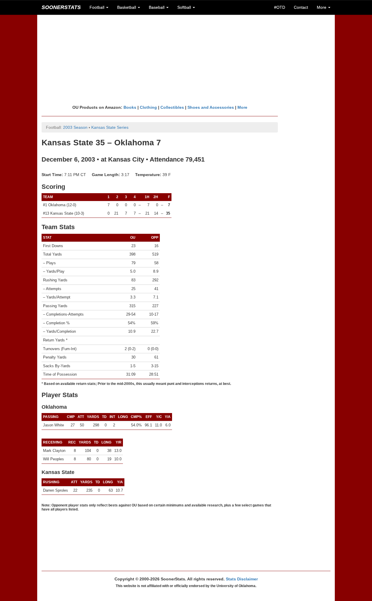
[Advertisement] (186, 59)
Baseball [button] (157, 7)
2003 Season (75, 127)
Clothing (148, 107)
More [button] (322, 7)
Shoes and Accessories (210, 107)
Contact (301, 7)
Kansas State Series (109, 127)
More (242, 107)
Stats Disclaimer (242, 579)
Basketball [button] (127, 7)
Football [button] (97, 7)
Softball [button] (184, 7)
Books (130, 107)
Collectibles (172, 107)
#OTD (279, 7)
